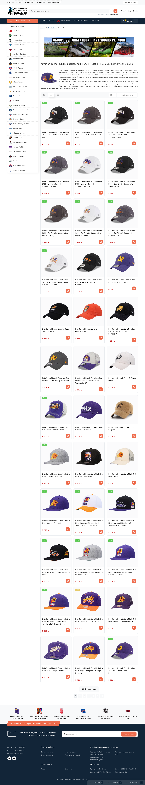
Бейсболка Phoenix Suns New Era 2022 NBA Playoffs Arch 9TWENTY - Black (121, 134)
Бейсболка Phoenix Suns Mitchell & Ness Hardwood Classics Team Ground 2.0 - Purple (122, 572)
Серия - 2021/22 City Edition (100, 772)
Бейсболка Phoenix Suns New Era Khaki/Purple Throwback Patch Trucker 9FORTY (88, 380)
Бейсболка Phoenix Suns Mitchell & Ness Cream (122, 475)
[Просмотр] (53, 128)
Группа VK (95, 21)
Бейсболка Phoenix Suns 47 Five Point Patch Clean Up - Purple (55, 428)
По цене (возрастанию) (126, 95)
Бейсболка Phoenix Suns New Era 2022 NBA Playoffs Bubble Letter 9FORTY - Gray (55, 233)
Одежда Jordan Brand (98, 769)
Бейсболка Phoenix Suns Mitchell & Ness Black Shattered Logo (89, 475)
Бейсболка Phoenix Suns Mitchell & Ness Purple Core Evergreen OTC (122, 620)
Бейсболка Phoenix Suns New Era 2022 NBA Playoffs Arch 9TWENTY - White (88, 184)
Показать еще (90, 689)
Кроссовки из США (54, 2)
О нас (43, 769)
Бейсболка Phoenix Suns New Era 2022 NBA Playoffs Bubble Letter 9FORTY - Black (121, 184)
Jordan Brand (65, 21)
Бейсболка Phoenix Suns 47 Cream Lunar (122, 379)
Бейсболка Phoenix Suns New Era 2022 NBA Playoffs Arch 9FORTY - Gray (88, 134)
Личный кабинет (130, 2)
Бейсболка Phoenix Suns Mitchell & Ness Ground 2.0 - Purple (56, 522)
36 (111, 95)
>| (102, 696)
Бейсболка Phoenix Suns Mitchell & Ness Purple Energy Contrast (56, 669)
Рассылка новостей (72, 755)
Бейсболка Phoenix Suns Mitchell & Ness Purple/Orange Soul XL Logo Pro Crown (89, 670)
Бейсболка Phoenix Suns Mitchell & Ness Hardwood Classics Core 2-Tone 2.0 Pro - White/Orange (89, 523)
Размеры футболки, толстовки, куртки (97, 758)
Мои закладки (70, 752)
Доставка (10, 2)
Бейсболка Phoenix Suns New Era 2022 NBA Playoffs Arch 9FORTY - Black (55, 134)
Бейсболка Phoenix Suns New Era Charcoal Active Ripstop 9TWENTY (55, 379)
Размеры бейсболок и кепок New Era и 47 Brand (100, 753)
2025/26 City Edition (80, 21)
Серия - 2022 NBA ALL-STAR (125, 769)
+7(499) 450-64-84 (127, 11)
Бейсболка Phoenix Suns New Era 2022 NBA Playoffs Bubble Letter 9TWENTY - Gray (121, 233)
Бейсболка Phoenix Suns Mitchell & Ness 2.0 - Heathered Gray (56, 475)
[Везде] (111, 11)
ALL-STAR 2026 (48, 21)
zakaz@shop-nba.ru (17, 753)
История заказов (47, 755)
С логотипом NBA (121, 772)
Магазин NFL (40, 2)
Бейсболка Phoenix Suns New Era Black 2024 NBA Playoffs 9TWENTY (88, 282)
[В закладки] (58, 128)
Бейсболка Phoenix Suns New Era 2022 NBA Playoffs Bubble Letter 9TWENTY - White (55, 282)
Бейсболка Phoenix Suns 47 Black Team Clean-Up (55, 330)
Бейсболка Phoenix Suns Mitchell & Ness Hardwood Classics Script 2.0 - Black (56, 572)
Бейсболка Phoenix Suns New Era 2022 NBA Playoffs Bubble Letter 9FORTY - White (88, 233)
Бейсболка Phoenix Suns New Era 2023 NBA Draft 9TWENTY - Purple (121, 670)
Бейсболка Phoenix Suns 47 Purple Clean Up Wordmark (89, 428)
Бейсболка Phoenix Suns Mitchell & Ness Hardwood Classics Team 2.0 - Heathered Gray (89, 572)
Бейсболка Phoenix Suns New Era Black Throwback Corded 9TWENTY (121, 331)
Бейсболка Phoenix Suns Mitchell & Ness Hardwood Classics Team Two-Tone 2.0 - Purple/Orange (56, 621)
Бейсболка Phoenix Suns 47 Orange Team (86, 330)
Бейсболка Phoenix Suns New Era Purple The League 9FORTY (121, 281)
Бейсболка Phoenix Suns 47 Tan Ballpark (121, 428)
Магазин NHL (29, 2)
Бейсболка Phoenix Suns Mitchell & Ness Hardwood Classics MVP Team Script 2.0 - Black (122, 523)
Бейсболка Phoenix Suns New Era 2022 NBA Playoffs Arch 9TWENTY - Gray (55, 184)
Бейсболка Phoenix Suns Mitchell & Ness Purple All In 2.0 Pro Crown (89, 620)
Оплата (19, 2)
